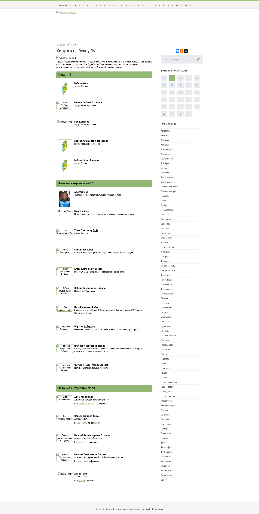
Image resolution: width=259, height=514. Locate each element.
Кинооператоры (168, 265)
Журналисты (166, 238)
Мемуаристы (166, 317)
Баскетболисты (168, 158)
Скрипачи (165, 419)
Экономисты (167, 475)
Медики (164, 312)
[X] (186, 51)
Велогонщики (167, 177)
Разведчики (166, 400)
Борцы (164, 168)
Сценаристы (166, 428)
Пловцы (164, 363)
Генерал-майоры (168, 191)
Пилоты (164, 354)
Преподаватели (168, 396)
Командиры (166, 275)
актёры (81, 480)
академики (83, 461)
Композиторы (167, 289)
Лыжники (165, 303)
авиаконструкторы (86, 403)
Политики (165, 368)
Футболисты (166, 452)
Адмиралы (165, 130)
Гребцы (164, 205)
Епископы (165, 233)
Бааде (86, 211)
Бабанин (100, 345)
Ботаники (165, 172)
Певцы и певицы (168, 335)
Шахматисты (167, 470)
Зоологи (164, 242)
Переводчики (167, 345)
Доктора (165, 228)
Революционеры (168, 405)
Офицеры (165, 331)
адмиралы (83, 442)
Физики (164, 442)
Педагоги (165, 340)
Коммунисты (166, 284)
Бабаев (99, 268)
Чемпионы (165, 466)
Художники (166, 461)
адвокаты (82, 423)
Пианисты (165, 349)
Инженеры (165, 251)
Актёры (164, 135)
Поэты (164, 377)
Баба (95, 230)
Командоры (166, 279)
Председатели (167, 386)
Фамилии (62, 5)
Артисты (165, 144)
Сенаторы (165, 414)
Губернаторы (167, 210)
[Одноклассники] (181, 51)
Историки (165, 256)
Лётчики (164, 298)
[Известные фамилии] (66, 13)
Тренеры (164, 438)
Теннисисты (166, 433)
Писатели (165, 359)
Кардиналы (166, 261)
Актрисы (165, 140)
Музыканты (166, 326)
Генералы (165, 196)
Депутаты (165, 214)
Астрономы (166, 154)
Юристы (164, 480)
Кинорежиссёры (168, 270)
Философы (166, 447)
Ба (86, 192)
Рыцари (164, 410)
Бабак (95, 307)
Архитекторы (167, 149)
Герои (163, 200)
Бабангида (89, 326)
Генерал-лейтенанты (170, 186)
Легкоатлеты (167, 293)
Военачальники (168, 182)
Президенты (166, 391)
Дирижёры (166, 224)
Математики (166, 307)
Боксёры (165, 163)
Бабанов (104, 365)
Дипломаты (166, 219)
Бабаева (102, 288)
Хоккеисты (166, 456)
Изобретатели (167, 247)
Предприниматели (169, 382)
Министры (165, 321)
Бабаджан (88, 249)
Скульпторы (166, 424)
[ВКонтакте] (177, 51)
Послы (164, 372)
